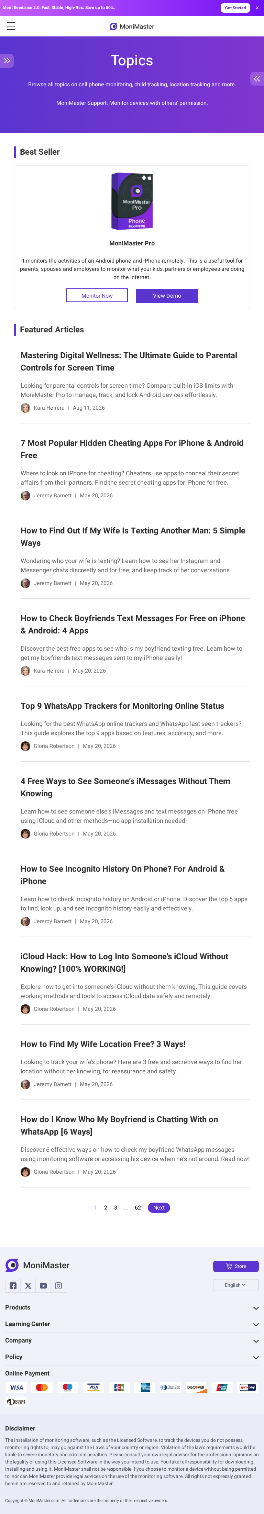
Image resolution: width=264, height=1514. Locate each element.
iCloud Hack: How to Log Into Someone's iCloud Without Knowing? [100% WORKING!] (124, 963)
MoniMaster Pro (132, 243)
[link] (132, 383)
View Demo (167, 296)
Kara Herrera (49, 408)
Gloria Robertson (54, 746)
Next (159, 1208)
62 (138, 1208)
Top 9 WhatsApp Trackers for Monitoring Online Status (122, 706)
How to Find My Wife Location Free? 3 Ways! (103, 1044)
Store (240, 1266)
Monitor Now (97, 296)
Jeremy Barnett (53, 495)
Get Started (235, 8)
